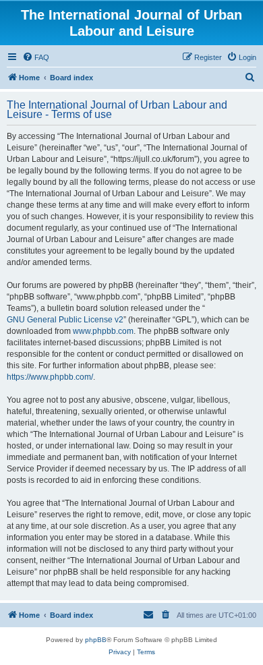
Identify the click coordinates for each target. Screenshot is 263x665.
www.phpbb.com (103, 331)
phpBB (96, 639)
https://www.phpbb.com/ (50, 377)
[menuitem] (35, 57)
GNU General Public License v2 (65, 319)
